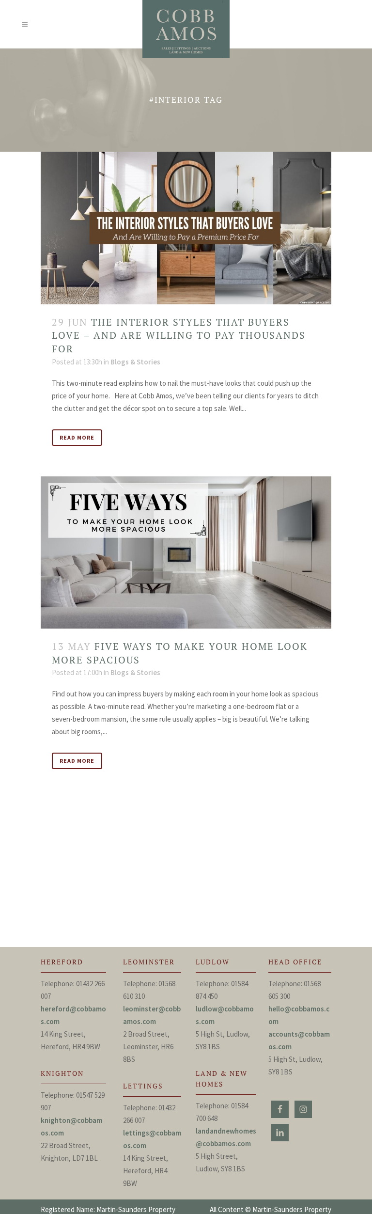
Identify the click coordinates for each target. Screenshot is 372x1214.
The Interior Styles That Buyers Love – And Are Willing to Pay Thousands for (179, 335)
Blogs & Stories (135, 361)
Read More (77, 437)
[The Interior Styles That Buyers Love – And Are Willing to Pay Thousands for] (186, 228)
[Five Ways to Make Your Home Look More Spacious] (186, 552)
